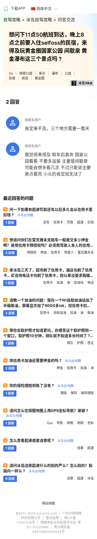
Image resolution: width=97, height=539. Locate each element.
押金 (43, 252)
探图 (70, 423)
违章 (80, 448)
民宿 (12, 78)
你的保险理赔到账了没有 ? (41, 385)
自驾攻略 (12, 19)
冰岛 (90, 478)
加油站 (79, 283)
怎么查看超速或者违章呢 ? (41, 440)
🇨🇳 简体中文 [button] (41, 8)
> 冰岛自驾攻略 (37, 19)
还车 (46, 222)
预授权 (32, 252)
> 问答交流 (64, 19)
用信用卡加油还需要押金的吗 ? (45, 360)
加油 (60, 283)
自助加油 (59, 313)
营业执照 (52, 518)
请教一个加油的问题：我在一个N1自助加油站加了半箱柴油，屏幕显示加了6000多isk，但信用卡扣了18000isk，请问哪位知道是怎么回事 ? (48, 305)
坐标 (90, 423)
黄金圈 (39, 78)
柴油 (90, 313)
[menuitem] (14, 6)
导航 (60, 423)
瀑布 (55, 73)
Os (11, 73)
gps (50, 423)
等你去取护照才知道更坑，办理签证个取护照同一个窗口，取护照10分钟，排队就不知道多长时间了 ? (47, 335)
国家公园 (25, 73)
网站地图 (48, 503)
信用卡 (58, 222)
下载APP (18, 8)
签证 (90, 343)
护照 (80, 343)
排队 (70, 343)
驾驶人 (69, 252)
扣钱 (90, 222)
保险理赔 (87, 393)
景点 (42, 73)
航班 (25, 78)
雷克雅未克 (86, 252)
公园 (68, 73)
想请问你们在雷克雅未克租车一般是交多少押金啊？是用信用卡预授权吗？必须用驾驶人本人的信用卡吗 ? (46, 245)
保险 (74, 393)
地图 (80, 423)
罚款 (70, 222)
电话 (90, 283)
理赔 (63, 393)
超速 (80, 222)
